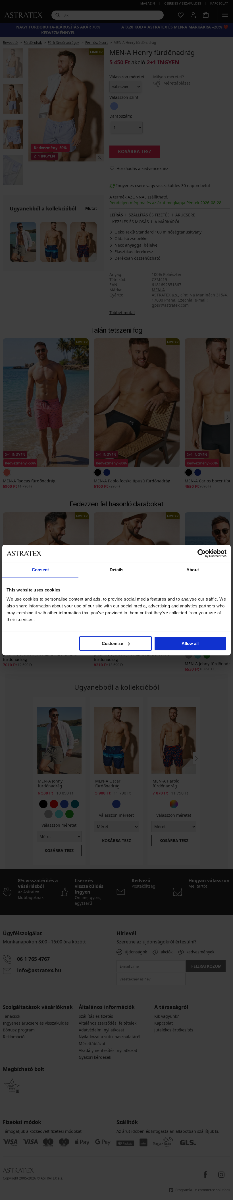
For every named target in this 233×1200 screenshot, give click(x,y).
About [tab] (192, 569)
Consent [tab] (40, 569)
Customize (112, 643)
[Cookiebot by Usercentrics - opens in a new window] (201, 553)
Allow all (190, 643)
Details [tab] (117, 569)
